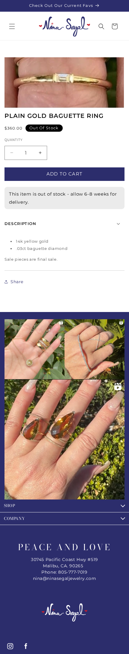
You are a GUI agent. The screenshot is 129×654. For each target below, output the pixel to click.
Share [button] (16, 281)
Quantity (13, 140)
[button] (12, 26)
